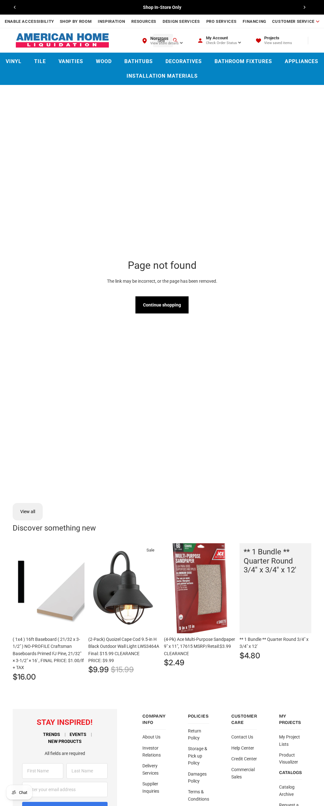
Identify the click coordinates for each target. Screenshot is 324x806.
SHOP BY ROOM (76, 21)
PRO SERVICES (221, 21)
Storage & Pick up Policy (197, 755)
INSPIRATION (111, 21)
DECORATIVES (183, 61)
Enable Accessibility (29, 21)
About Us (151, 736)
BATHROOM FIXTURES (243, 61)
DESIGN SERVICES (181, 21)
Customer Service (293, 21)
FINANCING (254, 21)
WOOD (104, 61)
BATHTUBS (138, 61)
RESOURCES (143, 21)
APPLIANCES (301, 61)
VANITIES (71, 61)
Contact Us (242, 736)
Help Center (242, 748)
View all (27, 511)
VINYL (14, 61)
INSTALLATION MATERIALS (162, 76)
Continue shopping (162, 304)
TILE (40, 61)
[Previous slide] (15, 7)
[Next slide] (304, 7)
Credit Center (244, 758)
